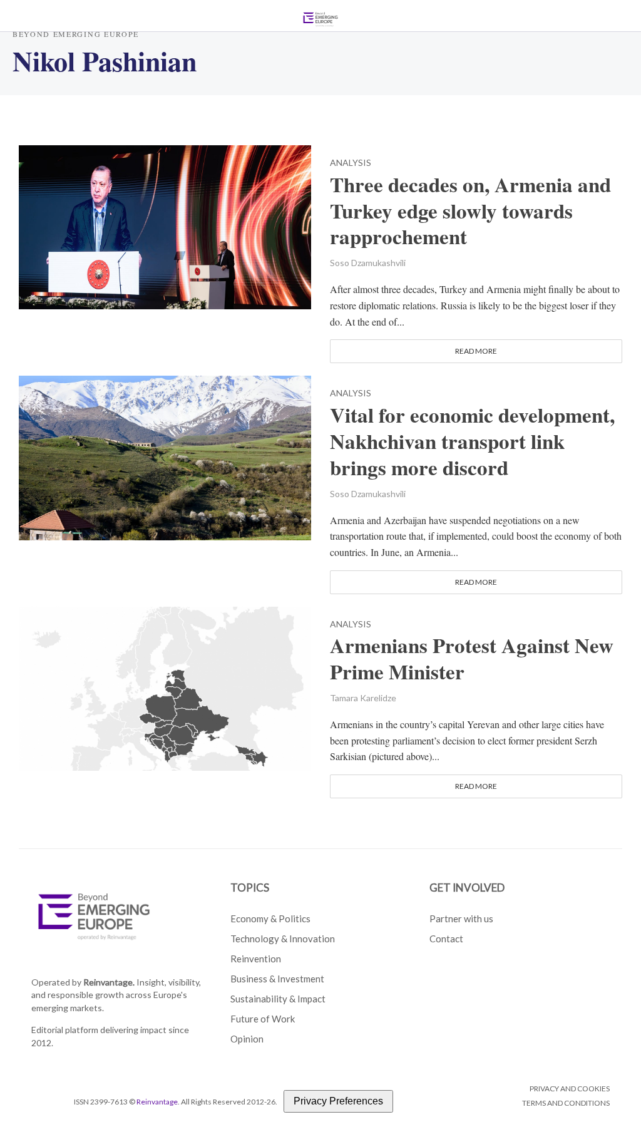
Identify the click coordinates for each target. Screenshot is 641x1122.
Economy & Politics (270, 918)
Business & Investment (277, 978)
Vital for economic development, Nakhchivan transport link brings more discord (472, 441)
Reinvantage (157, 1101)
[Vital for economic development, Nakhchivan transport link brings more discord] (165, 456)
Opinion (247, 1038)
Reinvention (255, 958)
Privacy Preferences (338, 1101)
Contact (446, 938)
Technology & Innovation (282, 938)
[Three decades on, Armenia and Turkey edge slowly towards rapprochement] (165, 225)
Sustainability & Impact (278, 998)
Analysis (350, 163)
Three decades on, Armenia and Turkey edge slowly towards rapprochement (470, 211)
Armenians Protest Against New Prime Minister (471, 658)
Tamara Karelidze (363, 697)
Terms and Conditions (566, 1103)
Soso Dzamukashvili (368, 262)
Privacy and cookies (570, 1088)
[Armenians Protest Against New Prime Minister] (165, 686)
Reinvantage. (109, 982)
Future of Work (262, 1018)
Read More (476, 351)
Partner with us (461, 918)
